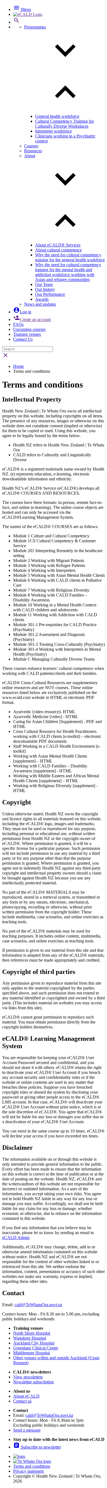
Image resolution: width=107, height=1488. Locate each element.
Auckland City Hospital (33, 1343)
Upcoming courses (29, 329)
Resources (33, 150)
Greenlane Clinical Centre (35, 1348)
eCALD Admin (15, 1237)
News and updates (40, 304)
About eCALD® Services (57, 245)
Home (18, 366)
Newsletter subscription (33, 1382)
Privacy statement (28, 1471)
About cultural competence (58, 250)
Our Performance (50, 294)
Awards (42, 299)
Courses (31, 146)
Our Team (44, 284)
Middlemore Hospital (31, 1353)
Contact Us (23, 339)
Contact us (22, 1401)
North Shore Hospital (31, 1333)
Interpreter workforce (53, 131)
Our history (45, 289)
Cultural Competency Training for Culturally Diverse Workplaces (64, 123)
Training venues (27, 334)
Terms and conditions (31, 1466)
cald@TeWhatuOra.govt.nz (38, 1304)
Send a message (27, 1430)
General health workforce (57, 116)
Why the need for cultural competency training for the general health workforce (70, 257)
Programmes (35, 27)
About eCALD (26, 1396)
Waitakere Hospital (29, 1338)
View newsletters (28, 1377)
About (29, 155)
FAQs (18, 324)
